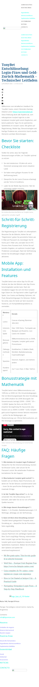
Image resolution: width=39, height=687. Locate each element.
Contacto (24, 27)
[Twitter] (2, 98)
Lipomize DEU (7, 84)
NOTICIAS (4, 662)
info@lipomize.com (7, 617)
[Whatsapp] (2, 92)
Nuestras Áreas (26, 7)
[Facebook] (2, 95)
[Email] (2, 103)
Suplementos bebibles (28, 18)
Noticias (24, 24)
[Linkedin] (2, 101)
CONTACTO (5, 668)
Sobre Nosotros (26, 5)
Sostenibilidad (26, 21)
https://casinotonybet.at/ (23, 112)
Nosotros (3, 622)
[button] (28, 29)
